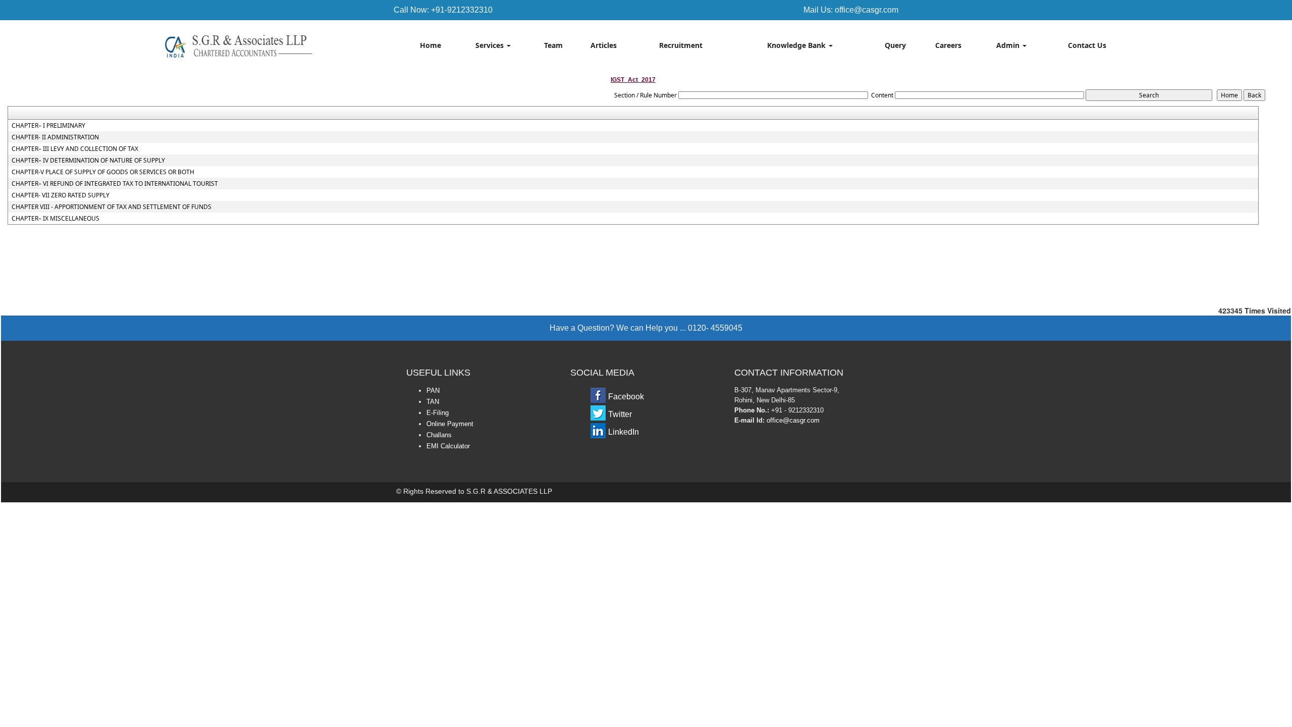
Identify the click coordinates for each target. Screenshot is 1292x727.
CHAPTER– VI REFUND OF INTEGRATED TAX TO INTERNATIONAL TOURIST (115, 184)
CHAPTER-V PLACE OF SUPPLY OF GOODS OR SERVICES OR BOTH (103, 172)
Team (553, 45)
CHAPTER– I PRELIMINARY (48, 126)
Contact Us (1087, 45)
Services (490, 45)
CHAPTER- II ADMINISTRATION (55, 137)
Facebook (626, 396)
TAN (432, 401)
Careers (948, 45)
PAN (433, 390)
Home (430, 45)
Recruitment (681, 45)
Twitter (620, 414)
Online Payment (449, 424)
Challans (439, 435)
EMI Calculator (448, 446)
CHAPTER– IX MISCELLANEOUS (55, 219)
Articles (603, 45)
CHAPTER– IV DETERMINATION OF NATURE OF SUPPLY (88, 161)
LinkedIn (623, 432)
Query (895, 45)
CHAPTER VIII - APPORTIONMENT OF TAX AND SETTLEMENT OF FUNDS (111, 207)
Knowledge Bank (797, 45)
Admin (1008, 45)
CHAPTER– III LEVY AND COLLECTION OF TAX (75, 149)
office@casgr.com (793, 420)
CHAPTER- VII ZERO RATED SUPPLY (61, 195)
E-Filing (437, 413)
